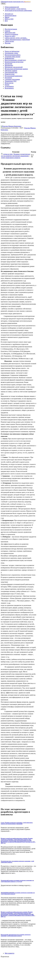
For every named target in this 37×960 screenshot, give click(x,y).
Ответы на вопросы (11, 34)
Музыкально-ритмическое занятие (16, 69)
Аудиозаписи (9, 86)
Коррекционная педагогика (14, 62)
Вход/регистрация (11, 29)
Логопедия (8, 63)
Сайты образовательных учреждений (17, 39)
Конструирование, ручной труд (15, 60)
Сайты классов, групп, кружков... (16, 38)
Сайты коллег (9, 41)
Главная (7, 31)
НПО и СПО (9, 19)
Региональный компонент (13, 76)
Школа (7, 17)
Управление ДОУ (10, 81)
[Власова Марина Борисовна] (11, 126)
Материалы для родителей (13, 67)
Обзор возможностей (12, 7)
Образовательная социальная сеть (15, 1)
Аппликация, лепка (11, 53)
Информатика (9, 58)
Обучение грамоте (11, 70)
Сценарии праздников (12, 79)
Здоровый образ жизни (12, 56)
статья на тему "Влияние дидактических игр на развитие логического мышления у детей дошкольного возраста (15, 155)
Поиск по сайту (10, 36)
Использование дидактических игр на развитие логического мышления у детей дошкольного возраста (16, 935)
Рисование (8, 77)
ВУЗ (6, 21)
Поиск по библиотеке (12, 51)
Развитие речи (9, 74)
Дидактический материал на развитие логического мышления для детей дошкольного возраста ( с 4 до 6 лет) (17, 881)
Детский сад (9, 14)
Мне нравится (9, 953)
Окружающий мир (11, 72)
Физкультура (9, 83)
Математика (9, 65)
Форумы (7, 43)
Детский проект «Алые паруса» (15, 9)
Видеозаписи (9, 88)
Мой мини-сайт (10, 32)
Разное (7, 84)
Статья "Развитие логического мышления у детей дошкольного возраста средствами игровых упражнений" (17, 823)
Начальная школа (10, 15)
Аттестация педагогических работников (18, 10)
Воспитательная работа (12, 55)
